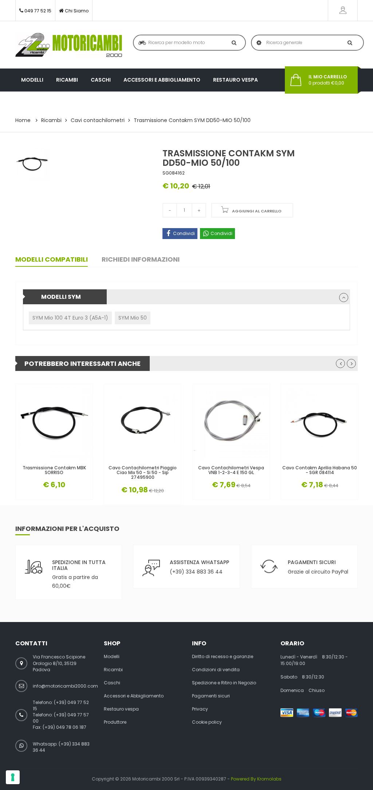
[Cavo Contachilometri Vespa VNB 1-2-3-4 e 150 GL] (231, 422)
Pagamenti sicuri (211, 696)
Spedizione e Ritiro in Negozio (224, 683)
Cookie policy (207, 722)
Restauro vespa (235, 79)
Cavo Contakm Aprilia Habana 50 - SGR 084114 (319, 470)
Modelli (32, 79)
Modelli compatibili (51, 259)
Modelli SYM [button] (61, 297)
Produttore (38, 102)
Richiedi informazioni (141, 259)
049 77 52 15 (37, 11)
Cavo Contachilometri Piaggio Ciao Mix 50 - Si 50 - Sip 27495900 (143, 472)
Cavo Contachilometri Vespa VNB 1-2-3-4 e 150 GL (231, 470)
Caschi (101, 79)
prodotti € (328, 80)
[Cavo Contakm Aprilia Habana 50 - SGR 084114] (319, 422)
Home (23, 120)
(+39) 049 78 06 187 (64, 727)
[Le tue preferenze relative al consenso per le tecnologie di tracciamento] (13, 777)
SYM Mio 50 (132, 317)
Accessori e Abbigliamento (161, 79)
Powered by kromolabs (256, 779)
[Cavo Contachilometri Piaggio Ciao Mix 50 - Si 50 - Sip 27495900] (142, 422)
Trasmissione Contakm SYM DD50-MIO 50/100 (192, 120)
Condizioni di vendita (216, 670)
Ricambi (67, 79)
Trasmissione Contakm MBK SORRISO (54, 470)
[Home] (68, 44)
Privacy (200, 709)
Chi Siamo (77, 11)
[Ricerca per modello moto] (232, 42)
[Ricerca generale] (348, 42)
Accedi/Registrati (342, 10)
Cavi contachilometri (98, 120)
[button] (343, 297)
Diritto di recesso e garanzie (222, 657)
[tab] (186, 296)
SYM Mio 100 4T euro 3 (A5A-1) (70, 317)
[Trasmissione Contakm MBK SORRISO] (54, 422)
